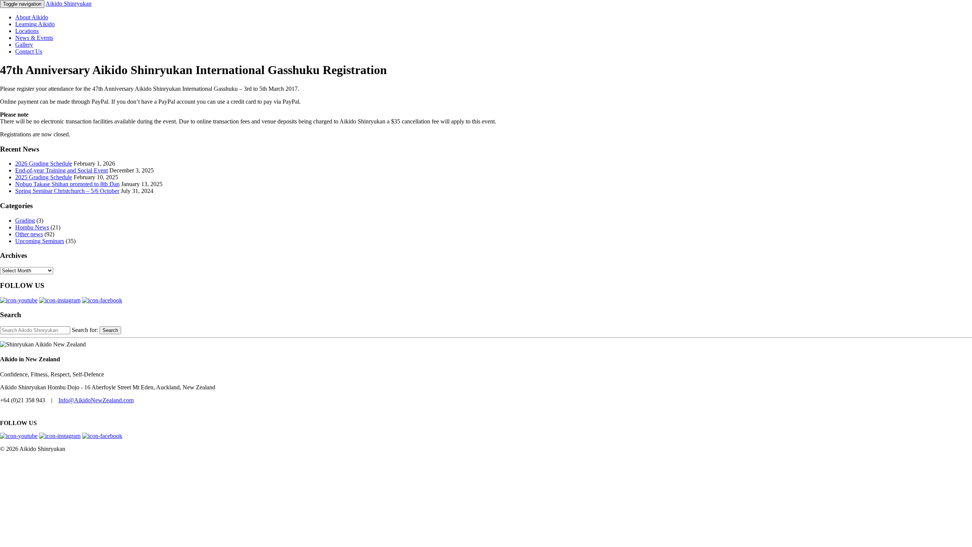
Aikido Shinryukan (69, 3)
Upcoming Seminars (39, 241)
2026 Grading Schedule (43, 163)
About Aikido (31, 17)
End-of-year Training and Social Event (61, 170)
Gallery (24, 44)
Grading (25, 220)
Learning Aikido (35, 24)
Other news (29, 234)
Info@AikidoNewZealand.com (96, 400)
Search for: (85, 330)
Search (110, 330)
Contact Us (28, 51)
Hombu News (32, 227)
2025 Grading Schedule (43, 177)
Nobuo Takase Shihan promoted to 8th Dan (67, 184)
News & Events (34, 38)
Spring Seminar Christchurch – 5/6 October (67, 191)
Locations (27, 31)
